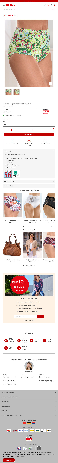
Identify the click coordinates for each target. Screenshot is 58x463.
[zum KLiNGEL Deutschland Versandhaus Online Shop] (29, 423)
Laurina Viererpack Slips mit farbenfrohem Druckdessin (12, 220)
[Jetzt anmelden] (40, 316)
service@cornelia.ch (28, 377)
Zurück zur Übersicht (11, 15)
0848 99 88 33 (11, 384)
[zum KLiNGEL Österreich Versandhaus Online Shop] (24, 423)
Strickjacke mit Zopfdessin (32, 260)
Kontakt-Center (45, 377)
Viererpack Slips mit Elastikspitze (32, 220)
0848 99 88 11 (11, 377)
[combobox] (29, 9)
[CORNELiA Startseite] (10, 5)
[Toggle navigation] (4, 5)
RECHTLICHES (5, 401)
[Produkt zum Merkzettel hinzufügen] (32, 129)
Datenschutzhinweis (29, 320)
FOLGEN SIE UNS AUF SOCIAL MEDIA (12, 415)
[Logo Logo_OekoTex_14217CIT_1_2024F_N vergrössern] (16, 173)
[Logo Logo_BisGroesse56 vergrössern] (8, 174)
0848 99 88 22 (11, 381)
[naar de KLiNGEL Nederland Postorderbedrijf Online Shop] (33, 423)
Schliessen (9, 460)
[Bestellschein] (51, 5)
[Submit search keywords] (53, 9)
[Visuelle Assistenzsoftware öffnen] (38, 448)
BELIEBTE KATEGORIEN (8, 392)
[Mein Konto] (45, 5)
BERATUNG (5, 410)
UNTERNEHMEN (6, 406)
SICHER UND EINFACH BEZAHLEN (11, 397)
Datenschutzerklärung (19, 456)
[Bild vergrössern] (50, 83)
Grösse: (4, 122)
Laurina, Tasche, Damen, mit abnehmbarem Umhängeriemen (12, 260)
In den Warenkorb (30, 134)
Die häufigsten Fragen (47, 381)
